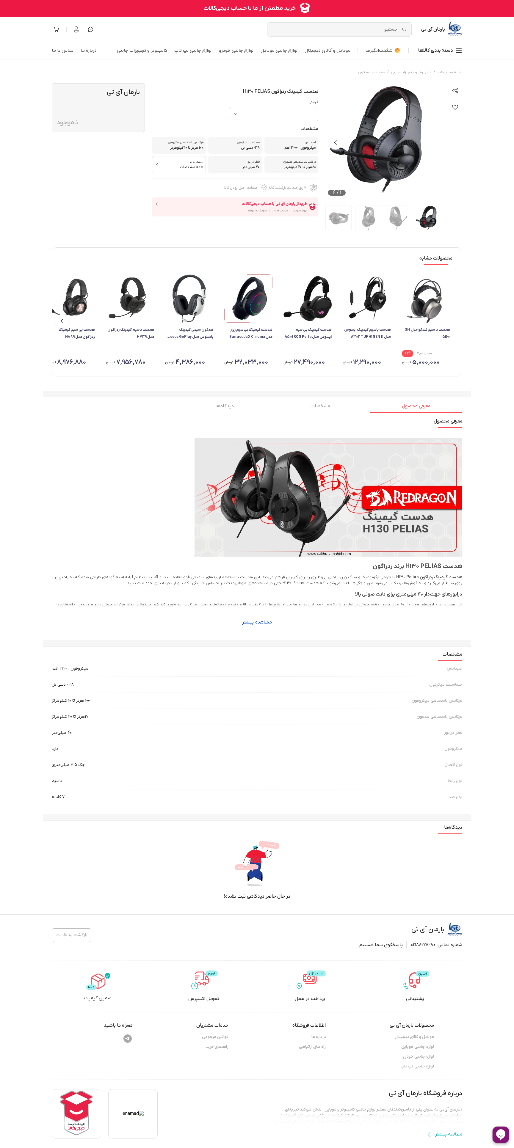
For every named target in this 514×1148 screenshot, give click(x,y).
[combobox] (273, 114)
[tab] (416, 408)
